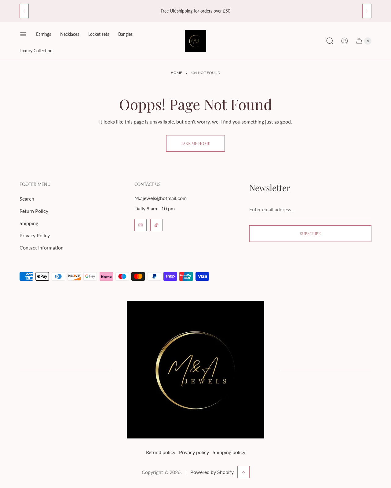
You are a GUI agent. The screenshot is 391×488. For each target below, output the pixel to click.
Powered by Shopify (212, 472)
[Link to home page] (195, 369)
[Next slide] (366, 11)
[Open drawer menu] (23, 34)
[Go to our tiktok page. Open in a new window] (156, 225)
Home (176, 72)
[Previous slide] (24, 11)
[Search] (330, 41)
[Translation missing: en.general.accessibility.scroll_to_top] (243, 472)
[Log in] (344, 41)
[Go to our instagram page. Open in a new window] (140, 225)
